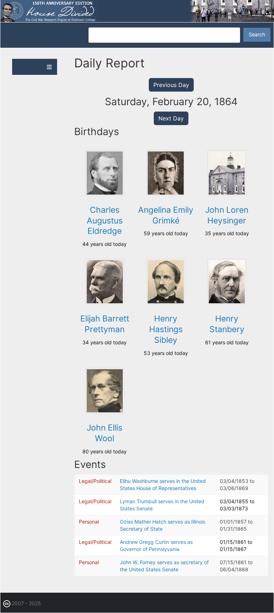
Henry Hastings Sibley (166, 329)
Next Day (171, 118)
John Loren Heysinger (226, 215)
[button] (104, 194)
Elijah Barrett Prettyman (104, 324)
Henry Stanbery (226, 324)
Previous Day (171, 84)
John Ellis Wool (104, 433)
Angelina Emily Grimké (165, 215)
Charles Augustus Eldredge (105, 220)
